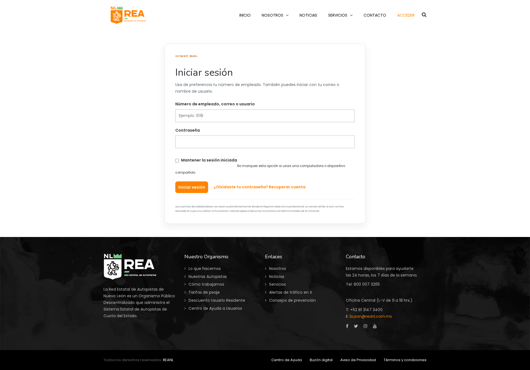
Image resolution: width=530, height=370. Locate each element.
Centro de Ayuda (286, 360)
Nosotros (277, 268)
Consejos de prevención (292, 300)
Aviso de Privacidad (358, 360)
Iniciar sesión (191, 187)
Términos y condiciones (405, 360)
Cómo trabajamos (206, 284)
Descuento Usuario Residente (217, 300)
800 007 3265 (367, 284)
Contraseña (187, 130)
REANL (168, 360)
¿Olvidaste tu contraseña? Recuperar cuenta (260, 187)
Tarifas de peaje (204, 292)
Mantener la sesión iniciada (209, 160)
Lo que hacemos (205, 268)
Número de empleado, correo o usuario (215, 104)
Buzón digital (321, 360)
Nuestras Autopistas (208, 276)
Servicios (277, 284)
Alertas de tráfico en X (290, 292)
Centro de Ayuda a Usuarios (215, 308)
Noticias (276, 276)
